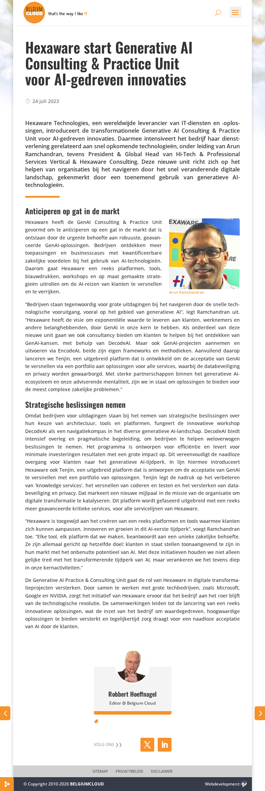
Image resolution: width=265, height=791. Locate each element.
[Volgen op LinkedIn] (164, 745)
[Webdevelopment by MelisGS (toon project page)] (244, 784)
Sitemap (100, 771)
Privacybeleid (129, 771)
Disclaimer (162, 771)
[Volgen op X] (147, 745)
